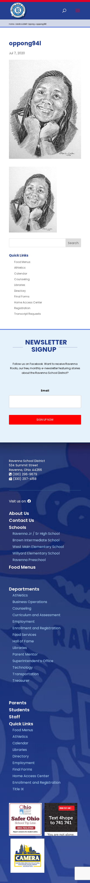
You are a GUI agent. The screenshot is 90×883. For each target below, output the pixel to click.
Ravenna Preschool (29, 559)
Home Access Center (28, 302)
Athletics (20, 267)
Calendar (20, 273)
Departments (24, 589)
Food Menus (22, 262)
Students (19, 710)
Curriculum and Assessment (36, 614)
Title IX (18, 789)
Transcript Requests (27, 314)
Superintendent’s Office (32, 660)
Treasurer (20, 680)
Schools (17, 527)
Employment (23, 621)
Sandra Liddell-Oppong (25, 24)
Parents (17, 703)
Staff (14, 717)
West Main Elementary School (38, 546)
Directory (20, 291)
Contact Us (21, 520)
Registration (22, 308)
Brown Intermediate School (35, 540)
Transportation (25, 674)
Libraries (19, 285)
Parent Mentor (25, 654)
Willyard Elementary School (36, 553)
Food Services (24, 634)
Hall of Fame (23, 641)
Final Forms (21, 296)
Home (11, 24)
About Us (19, 513)
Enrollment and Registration (36, 628)
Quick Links (21, 724)
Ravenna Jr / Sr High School (36, 533)
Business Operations (29, 601)
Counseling (22, 279)
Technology (22, 667)
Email (45, 390)
